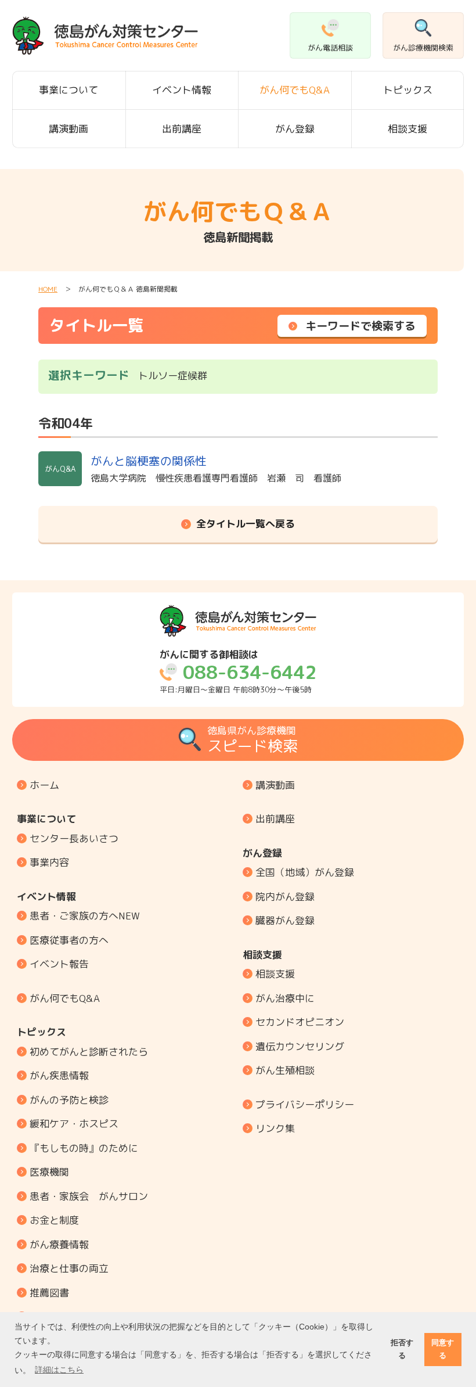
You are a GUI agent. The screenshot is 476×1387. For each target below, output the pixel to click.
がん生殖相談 (285, 1070)
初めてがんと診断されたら (89, 1051)
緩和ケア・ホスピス (74, 1123)
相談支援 (407, 128)
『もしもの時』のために (84, 1148)
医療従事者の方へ (69, 940)
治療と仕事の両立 (69, 1268)
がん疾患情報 (59, 1075)
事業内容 (49, 862)
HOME (47, 289)
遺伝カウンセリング (299, 1046)
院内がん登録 (285, 896)
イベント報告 (59, 964)
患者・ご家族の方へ (85, 915)
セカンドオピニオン (299, 1022)
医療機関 (49, 1171)
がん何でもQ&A (294, 89)
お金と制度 (54, 1220)
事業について (68, 89)
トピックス (407, 89)
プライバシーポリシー (304, 1104)
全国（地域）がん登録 (304, 872)
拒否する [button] (402, 1349)
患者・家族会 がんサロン (89, 1196)
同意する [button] (442, 1349)
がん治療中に (285, 998)
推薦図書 (49, 1292)
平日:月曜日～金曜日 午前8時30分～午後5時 (238, 672)
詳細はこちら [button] (59, 1369)
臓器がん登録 (285, 920)
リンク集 (275, 1128)
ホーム (44, 785)
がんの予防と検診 (69, 1099)
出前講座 (181, 128)
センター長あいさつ (74, 838)
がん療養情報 (59, 1244)
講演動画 (68, 128)
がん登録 (295, 128)
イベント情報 (181, 89)
